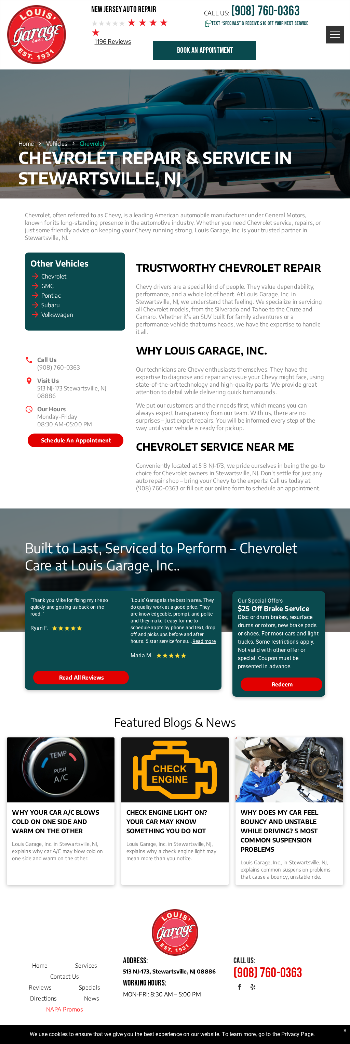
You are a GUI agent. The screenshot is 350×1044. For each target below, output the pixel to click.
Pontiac (50, 295)
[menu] (335, 34)
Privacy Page (297, 1034)
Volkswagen (57, 314)
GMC (47, 285)
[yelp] (253, 987)
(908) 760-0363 (58, 367)
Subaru (50, 305)
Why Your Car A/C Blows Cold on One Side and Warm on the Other (55, 821)
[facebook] (239, 987)
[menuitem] (40, 963)
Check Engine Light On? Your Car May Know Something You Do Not (166, 821)
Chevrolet (53, 276)
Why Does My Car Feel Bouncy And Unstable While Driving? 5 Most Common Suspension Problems (279, 830)
